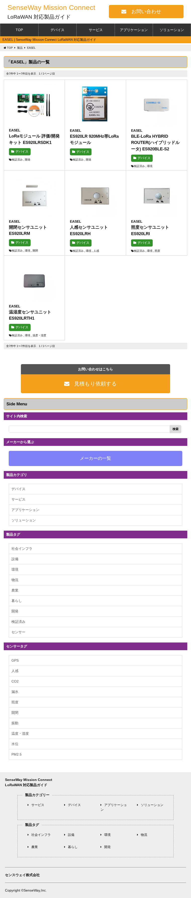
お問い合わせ (146, 11)
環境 (14, 569)
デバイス (57, 30)
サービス (96, 30)
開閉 (14, 713)
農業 (14, 590)
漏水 (14, 692)
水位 (14, 744)
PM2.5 (16, 754)
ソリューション (172, 30)
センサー (18, 632)
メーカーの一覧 (95, 458)
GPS (15, 660)
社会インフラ (21, 549)
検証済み (18, 622)
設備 (14, 559)
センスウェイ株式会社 (22, 875)
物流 (14, 580)
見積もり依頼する (95, 383)
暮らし (16, 601)
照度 (14, 702)
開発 (14, 611)
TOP (19, 30)
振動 (14, 723)
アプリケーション (134, 30)
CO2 (15, 681)
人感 (14, 671)
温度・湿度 (20, 733)
